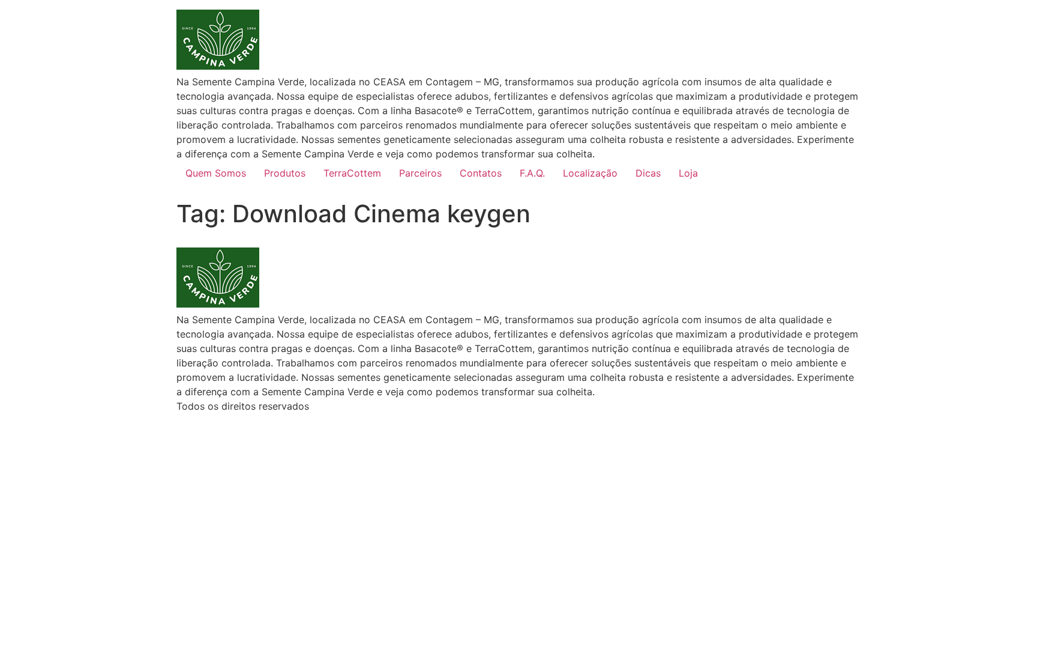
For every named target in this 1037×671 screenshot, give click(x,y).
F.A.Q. (532, 173)
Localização (590, 173)
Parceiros (420, 173)
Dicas (648, 173)
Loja (688, 173)
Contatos (481, 173)
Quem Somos (215, 173)
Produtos (284, 173)
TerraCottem (352, 173)
